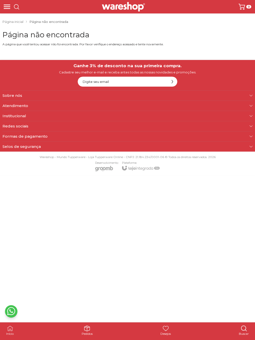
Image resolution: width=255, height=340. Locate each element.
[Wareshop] (123, 6)
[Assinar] (172, 82)
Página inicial (12, 22)
